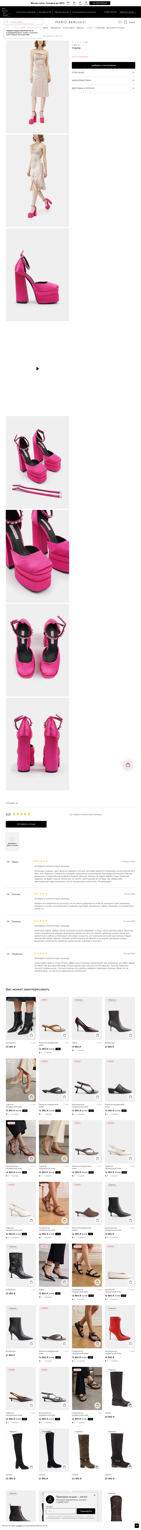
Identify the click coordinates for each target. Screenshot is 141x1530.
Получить (45, 779)
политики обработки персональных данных (48, 787)
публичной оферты (45, 786)
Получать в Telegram (47, 759)
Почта (24, 766)
